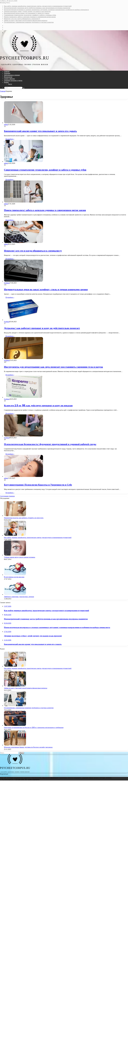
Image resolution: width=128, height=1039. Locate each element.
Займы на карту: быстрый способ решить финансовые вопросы (25, 20)
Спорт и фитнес (9, 79)
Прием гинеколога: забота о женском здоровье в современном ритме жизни (30, 17)
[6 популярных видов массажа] (15, 575)
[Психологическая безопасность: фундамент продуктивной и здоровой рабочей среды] (23, 436)
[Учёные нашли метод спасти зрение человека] (15, 555)
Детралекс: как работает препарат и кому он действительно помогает (42, 328)
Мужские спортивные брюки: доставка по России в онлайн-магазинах (28, 747)
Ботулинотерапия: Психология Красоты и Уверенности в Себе (38, 484)
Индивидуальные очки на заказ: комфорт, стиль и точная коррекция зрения (46, 289)
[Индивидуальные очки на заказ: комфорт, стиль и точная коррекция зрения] (23, 281)
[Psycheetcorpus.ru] (24, 65)
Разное (6, 82)
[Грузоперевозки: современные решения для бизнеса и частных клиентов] (15, 705)
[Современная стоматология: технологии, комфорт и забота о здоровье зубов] (23, 161)
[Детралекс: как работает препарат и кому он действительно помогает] (23, 320)
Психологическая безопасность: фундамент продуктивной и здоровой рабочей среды (50, 444)
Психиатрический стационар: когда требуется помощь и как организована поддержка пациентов (37, 8)
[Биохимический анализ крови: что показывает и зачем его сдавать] (23, 123)
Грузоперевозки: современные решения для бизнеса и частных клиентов (29, 22)
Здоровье (7, 73)
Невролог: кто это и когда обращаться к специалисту (22, 19)
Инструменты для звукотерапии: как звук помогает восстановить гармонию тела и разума (53, 366)
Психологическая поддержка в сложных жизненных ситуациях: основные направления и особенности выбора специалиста (46, 10)
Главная (6, 71)
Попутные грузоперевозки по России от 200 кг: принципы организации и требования (33, 727)
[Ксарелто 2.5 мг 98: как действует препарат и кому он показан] (23, 397)
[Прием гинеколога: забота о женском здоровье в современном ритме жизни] (23, 202)
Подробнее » (10, 139)
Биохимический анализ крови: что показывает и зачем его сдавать (26, 13)
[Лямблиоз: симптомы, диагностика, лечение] (15, 594)
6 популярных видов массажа (14, 577)
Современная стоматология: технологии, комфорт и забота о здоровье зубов (30, 15)
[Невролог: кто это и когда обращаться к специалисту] (23, 242)
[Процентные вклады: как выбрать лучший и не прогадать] (15, 515)
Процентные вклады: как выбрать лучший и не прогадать (23, 518)
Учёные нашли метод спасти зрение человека (19, 557)
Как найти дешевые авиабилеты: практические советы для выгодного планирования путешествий (38, 6)
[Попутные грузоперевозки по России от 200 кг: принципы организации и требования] (15, 725)
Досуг (10, 84)
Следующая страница (7, 496)
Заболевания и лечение (12, 75)
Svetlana (6, 283)
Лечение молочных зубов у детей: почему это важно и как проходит (27, 11)
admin (6, 124)
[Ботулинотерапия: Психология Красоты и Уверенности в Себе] (23, 476)
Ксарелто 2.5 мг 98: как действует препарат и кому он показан (38, 405)
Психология (8, 77)
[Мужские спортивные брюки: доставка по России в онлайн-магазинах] (15, 745)
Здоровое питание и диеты (13, 80)
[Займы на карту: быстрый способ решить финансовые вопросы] (15, 686)
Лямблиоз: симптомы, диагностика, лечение (19, 596)
